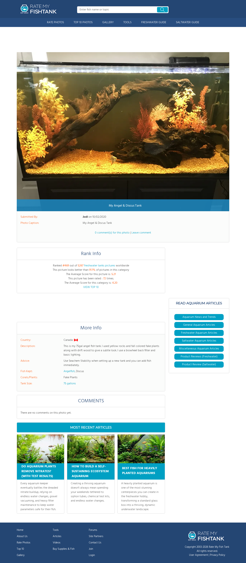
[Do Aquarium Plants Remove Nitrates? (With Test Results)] (40, 448)
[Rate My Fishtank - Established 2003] (39, 9)
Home (20, 530)
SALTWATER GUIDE (187, 22)
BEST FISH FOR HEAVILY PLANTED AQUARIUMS (139, 471)
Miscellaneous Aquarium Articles (199, 348)
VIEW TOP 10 (91, 287)
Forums (93, 530)
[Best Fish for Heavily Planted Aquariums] (141, 448)
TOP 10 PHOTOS (83, 22)
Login (92, 555)
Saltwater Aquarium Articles (199, 340)
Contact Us (95, 543)
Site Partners (96, 536)
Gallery (20, 555)
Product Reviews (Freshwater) (199, 356)
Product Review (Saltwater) (199, 364)
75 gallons (70, 383)
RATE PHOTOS (55, 22)
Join (91, 549)
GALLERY (108, 22)
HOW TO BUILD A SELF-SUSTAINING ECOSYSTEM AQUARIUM (90, 471)
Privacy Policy (217, 555)
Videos (56, 543)
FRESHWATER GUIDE (153, 22)
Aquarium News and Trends (199, 317)
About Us (22, 536)
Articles (57, 536)
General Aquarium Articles (199, 325)
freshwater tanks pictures (99, 265)
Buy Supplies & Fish (64, 549)
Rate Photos (23, 543)
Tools (56, 530)
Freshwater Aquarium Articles (199, 333)
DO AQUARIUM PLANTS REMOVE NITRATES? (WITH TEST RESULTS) (38, 471)
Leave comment (141, 232)
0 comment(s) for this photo (112, 232)
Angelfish (69, 371)
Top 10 (20, 549)
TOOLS (127, 22)
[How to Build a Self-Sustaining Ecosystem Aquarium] (90, 448)
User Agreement (198, 555)
